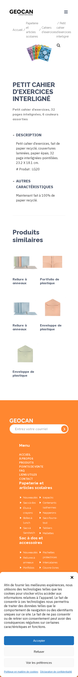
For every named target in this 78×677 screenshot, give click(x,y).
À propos (26, 459)
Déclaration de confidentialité (56, 671)
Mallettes (48, 540)
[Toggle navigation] (64, 12)
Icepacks (48, 504)
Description (28, 134)
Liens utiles (28, 480)
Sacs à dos (29, 510)
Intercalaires (50, 569)
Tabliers (47, 535)
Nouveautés (30, 504)
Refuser (39, 651)
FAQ (22, 475)
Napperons (49, 520)
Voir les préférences (39, 662)
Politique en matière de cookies (21, 671)
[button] (72, 577)
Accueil (18, 29)
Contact (26, 485)
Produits (26, 465)
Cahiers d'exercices (49, 29)
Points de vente (31, 470)
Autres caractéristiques (34, 183)
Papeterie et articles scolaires (32, 29)
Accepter (39, 640)
